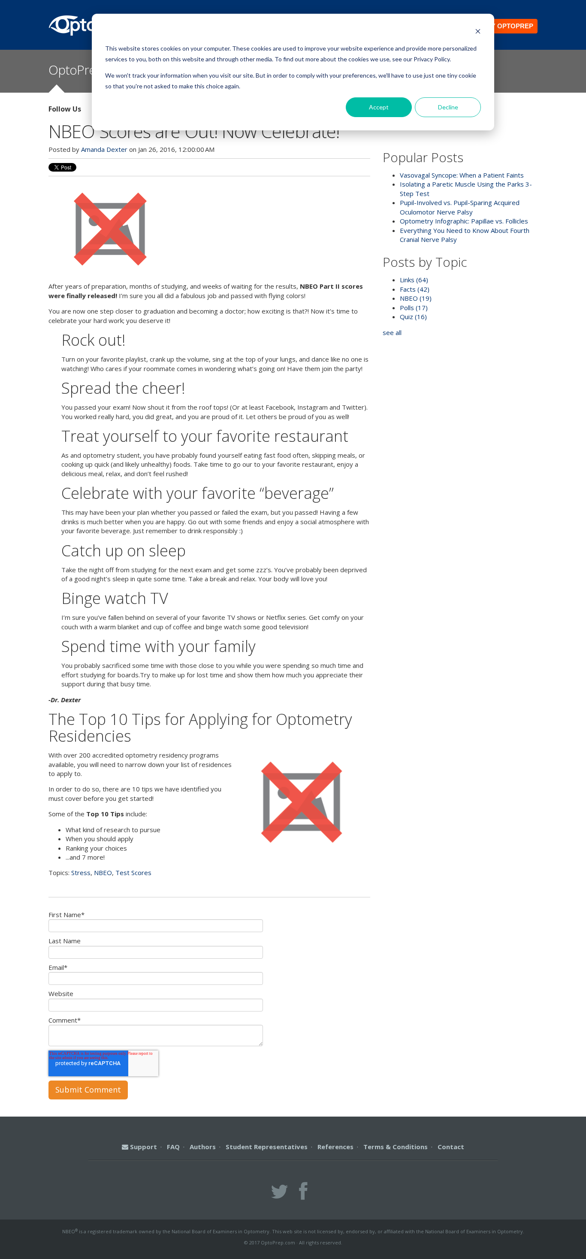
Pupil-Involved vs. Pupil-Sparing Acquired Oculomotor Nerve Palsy (460, 207)
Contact (451, 1146)
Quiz (413, 316)
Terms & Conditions (395, 1146)
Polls (414, 307)
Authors (203, 1146)
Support (142, 1146)
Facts (414, 289)
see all (392, 332)
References (335, 1146)
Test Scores (133, 872)
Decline (448, 107)
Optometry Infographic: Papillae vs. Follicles (464, 221)
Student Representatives (267, 1146)
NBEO (103, 872)
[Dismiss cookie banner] (478, 32)
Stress (81, 872)
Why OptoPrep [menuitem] (506, 26)
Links (414, 279)
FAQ (173, 1146)
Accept (379, 107)
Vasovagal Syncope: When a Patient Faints (462, 175)
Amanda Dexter (104, 149)
